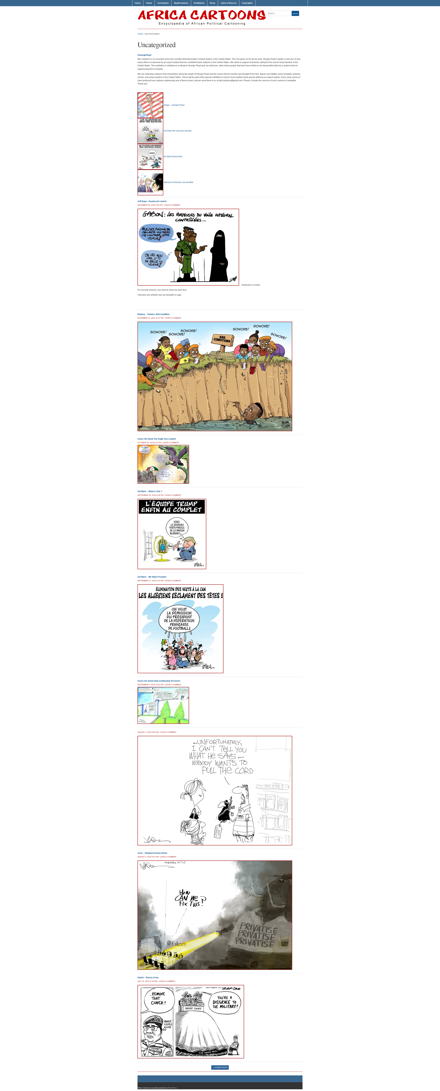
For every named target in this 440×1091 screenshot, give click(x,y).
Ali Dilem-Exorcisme (173, 156)
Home (138, 3)
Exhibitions (199, 3)
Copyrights (247, 3)
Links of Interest (228, 3)
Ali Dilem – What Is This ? (150, 491)
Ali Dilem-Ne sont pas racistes (178, 131)
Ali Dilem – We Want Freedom (152, 577)
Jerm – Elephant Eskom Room (152, 853)
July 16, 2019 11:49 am (147, 981)
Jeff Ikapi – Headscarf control (152, 201)
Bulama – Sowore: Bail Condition (153, 314)
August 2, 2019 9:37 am (148, 857)
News (212, 3)
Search (295, 13)
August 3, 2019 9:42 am (148, 732)
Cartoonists (163, 3)
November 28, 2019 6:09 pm (150, 205)
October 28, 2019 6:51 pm (149, 443)
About (149, 3)
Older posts (220, 1067)
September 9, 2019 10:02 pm (150, 685)
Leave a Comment (172, 205)
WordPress (172, 1088)
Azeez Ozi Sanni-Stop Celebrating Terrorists (159, 681)
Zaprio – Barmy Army (148, 977)
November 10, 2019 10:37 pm (150, 318)
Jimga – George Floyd (174, 105)
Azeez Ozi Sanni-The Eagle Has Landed (157, 439)
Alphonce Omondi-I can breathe (178, 182)
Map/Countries (181, 3)
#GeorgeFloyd (144, 55)
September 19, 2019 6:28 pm (150, 495)
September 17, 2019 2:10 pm (150, 581)
